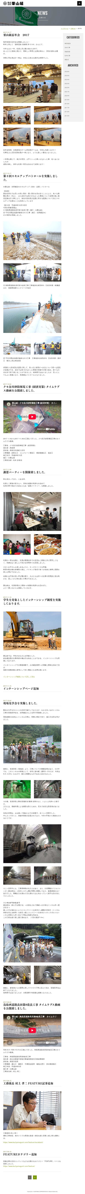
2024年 (67, 79)
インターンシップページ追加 (21, 688)
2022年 (67, 87)
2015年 (67, 116)
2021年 (67, 92)
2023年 (67, 83)
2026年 (67, 71)
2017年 (67, 108)
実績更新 (67, 51)
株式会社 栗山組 (13, 3)
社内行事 (67, 55)
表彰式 (67, 59)
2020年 (67, 96)
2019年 (67, 100)
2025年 (67, 75)
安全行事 (67, 47)
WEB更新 (68, 43)
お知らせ (73, 28)
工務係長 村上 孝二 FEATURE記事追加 (28, 1083)
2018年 (67, 104)
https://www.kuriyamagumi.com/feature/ (19, 1166)
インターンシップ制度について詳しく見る (19, 676)
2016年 (67, 112)
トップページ (64, 28)
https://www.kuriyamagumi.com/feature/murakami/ (23, 1142)
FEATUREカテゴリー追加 (20, 1154)
